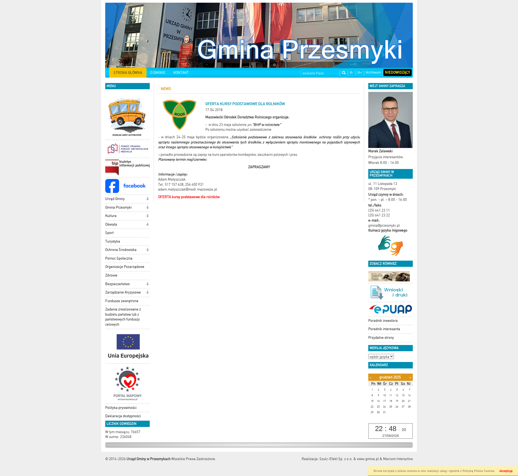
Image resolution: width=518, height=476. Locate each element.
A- (352, 72)
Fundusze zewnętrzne (121, 301)
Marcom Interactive (398, 459)
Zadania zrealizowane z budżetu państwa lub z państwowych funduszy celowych (123, 316)
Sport (109, 233)
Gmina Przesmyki (118, 207)
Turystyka (112, 241)
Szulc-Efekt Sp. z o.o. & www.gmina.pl (349, 459)
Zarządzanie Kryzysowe (123, 292)
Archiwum (373, 72)
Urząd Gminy (115, 199)
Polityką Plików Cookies (478, 471)
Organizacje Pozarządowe (124, 267)
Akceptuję (506, 471)
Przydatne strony (381, 338)
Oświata (111, 224)
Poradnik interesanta (384, 329)
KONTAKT (181, 73)
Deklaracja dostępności (123, 416)
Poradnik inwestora (383, 321)
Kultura (111, 216)
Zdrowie (111, 275)
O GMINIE (157, 73)
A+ (360, 72)
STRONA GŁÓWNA (128, 73)
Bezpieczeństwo (117, 284)
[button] (147, 199)
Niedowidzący (397, 72)
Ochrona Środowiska (121, 250)
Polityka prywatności (121, 408)
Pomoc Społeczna (118, 258)
